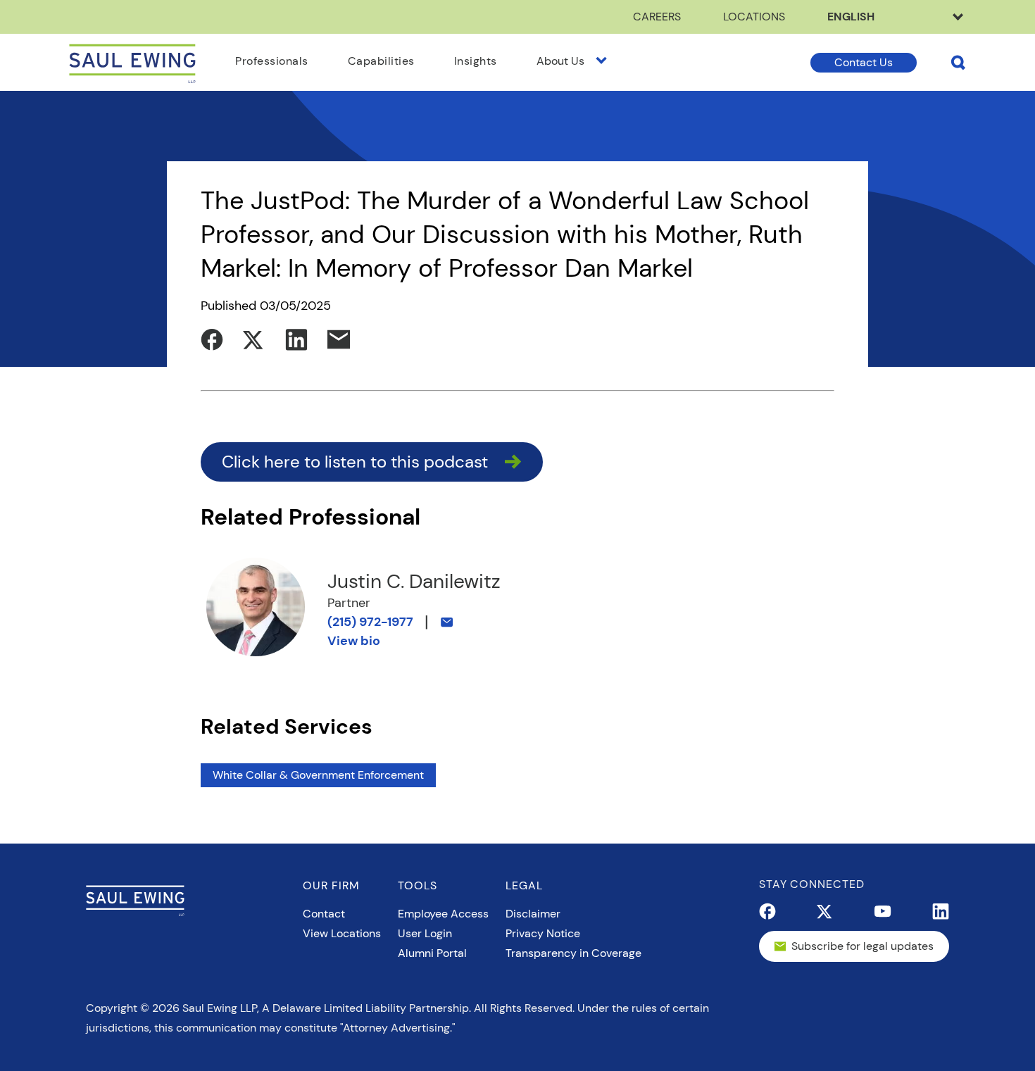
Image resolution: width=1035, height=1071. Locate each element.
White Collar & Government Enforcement (318, 775)
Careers (657, 16)
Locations (754, 16)
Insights (475, 61)
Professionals (271, 61)
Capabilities (381, 61)
